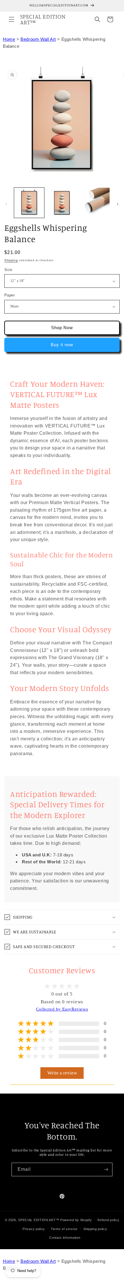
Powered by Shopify (76, 1220)
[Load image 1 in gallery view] (29, 203)
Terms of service (64, 1229)
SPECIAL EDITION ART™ (38, 1220)
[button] (11, 19)
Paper (9, 295)
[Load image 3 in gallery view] (62, 203)
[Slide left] (6, 204)
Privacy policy (33, 1229)
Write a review (62, 1073)
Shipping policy (95, 1229)
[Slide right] (117, 204)
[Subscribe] (105, 1169)
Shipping (11, 260)
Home (9, 39)
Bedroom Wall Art (38, 39)
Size (8, 270)
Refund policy (108, 1220)
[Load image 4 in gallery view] (95, 203)
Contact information (64, 1237)
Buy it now (62, 344)
